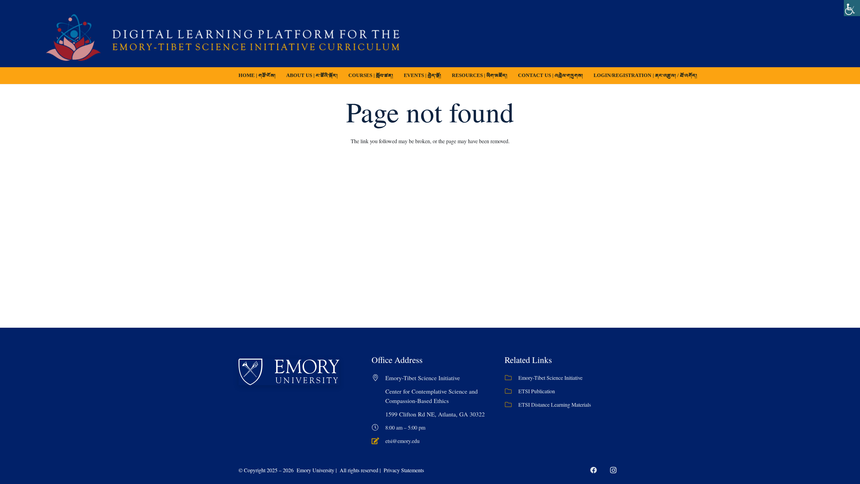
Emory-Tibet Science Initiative (550, 377)
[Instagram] (613, 470)
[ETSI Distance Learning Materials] (511, 404)
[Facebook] (593, 470)
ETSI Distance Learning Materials (554, 404)
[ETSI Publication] (511, 391)
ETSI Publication (536, 391)
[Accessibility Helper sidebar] (852, 8)
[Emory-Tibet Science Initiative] (511, 377)
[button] (398, 76)
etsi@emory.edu (402, 440)
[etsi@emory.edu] (378, 441)
